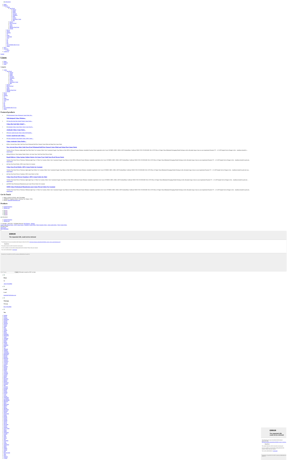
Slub (14, 20)
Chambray (15, 15)
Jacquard (15, 13)
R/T (7, 43)
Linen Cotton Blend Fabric (7, 225)
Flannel (14, 9)
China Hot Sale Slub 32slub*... (16, 124)
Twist (11, 24)
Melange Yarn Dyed (14, 27)
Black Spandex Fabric (41, 225)
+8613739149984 (8, 283)
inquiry (8, 151)
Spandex (9, 32)
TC (7, 34)
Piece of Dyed (13, 23)
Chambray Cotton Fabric (30, 225)
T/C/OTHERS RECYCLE (13, 44)
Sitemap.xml (6, 208)
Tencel (8, 31)
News (5, 47)
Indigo (11, 26)
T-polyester (9, 36)
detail (11, 151)
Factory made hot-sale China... (16, 135)
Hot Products (27, 223)
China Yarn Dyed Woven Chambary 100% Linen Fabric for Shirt (27, 177)
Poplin (14, 11)
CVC (8, 38)
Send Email (3, 227)
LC (7, 39)
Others (8, 46)
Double (11, 28)
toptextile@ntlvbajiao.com (14, 200)
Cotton (8, 7)
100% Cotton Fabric (18, 225)
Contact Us (6, 51)
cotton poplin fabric (52, 225)
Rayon (8, 30)
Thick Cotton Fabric (62, 225)
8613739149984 (4, 229)
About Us (6, 48)
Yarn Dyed (12, 8)
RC (7, 40)
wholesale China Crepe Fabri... (16, 130)
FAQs (8, 50)
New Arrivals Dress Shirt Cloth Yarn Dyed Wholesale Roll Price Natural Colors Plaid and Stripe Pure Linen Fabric (42, 147)
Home (5, 4)
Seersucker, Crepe (17, 19)
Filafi (14, 16)
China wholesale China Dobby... (16, 141)
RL (7, 42)
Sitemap (33, 223)
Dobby (14, 12)
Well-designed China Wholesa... (16, 118)
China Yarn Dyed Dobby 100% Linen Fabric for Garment (24, 167)
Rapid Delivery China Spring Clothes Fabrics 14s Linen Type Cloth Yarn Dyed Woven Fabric (35, 157)
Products (6, 5)
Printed (11, 22)
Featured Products (8, 206)
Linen (8, 35)
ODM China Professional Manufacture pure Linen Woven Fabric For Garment (31, 187)
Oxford (14, 17)
